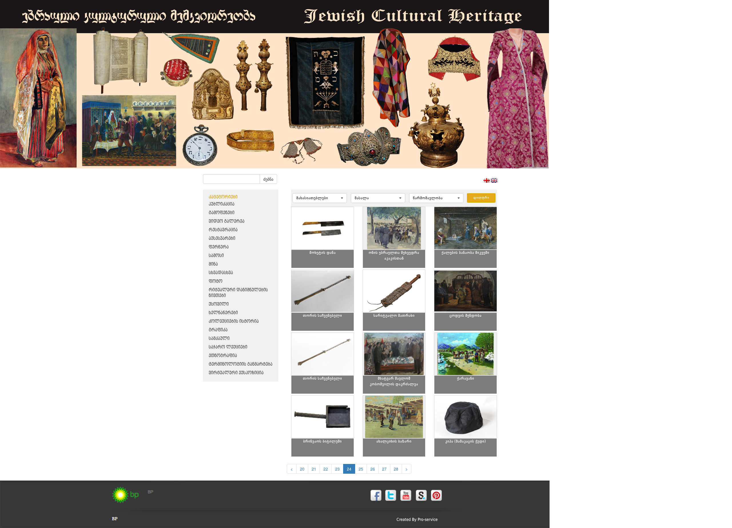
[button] (320, 198)
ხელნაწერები (223, 312)
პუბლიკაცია (221, 204)
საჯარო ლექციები (228, 347)
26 (372, 469)
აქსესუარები (222, 238)
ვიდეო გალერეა (226, 221)
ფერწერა (219, 247)
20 (302, 469)
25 (361, 469)
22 (325, 469)
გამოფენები (221, 212)
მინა (213, 264)
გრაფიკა (218, 330)
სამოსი (216, 255)
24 (349, 469)
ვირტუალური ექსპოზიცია (236, 372)
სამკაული (219, 338)
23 (337, 469)
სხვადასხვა (221, 272)
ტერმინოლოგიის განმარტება (240, 364)
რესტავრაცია (223, 230)
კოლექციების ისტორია (234, 321)
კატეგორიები (223, 197)
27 (384, 469)
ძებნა (268, 179)
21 (314, 469)
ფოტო (215, 281)
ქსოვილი (219, 304)
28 (396, 469)
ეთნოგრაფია (223, 355)
